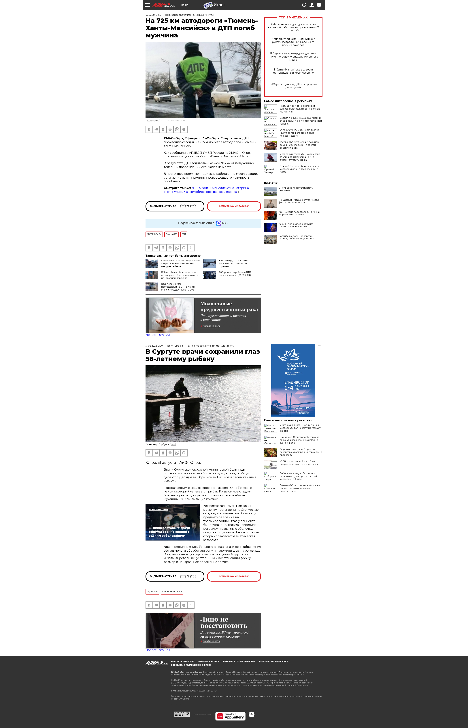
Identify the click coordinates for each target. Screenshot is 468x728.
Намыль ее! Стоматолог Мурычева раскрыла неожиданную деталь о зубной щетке (299, 440)
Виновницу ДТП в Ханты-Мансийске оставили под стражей (233, 263)
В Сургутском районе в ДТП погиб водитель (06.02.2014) (235, 273)
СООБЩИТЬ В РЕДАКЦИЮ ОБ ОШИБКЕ (191, 665)
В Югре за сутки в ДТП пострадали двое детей (293, 86)
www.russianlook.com (172, 120)
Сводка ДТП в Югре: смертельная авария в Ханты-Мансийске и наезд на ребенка (180, 263)
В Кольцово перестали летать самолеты (296, 189)
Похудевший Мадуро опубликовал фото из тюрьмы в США (299, 201)
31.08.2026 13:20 (154, 345)
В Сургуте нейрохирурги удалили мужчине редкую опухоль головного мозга (293, 56)
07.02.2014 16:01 (154, 15)
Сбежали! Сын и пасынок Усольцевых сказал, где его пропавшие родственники (301, 488)
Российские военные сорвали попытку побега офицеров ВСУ (296, 237)
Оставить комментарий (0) (234, 206)
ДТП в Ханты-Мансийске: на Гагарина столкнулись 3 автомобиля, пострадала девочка (206, 190)
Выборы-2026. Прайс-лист (273, 661)
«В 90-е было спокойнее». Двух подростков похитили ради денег (299, 462)
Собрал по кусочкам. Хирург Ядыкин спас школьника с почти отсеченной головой (301, 120)
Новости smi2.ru (158, 335)
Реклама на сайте (208, 661)
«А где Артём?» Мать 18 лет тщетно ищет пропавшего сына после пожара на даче (299, 133)
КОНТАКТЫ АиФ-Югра (182, 661)
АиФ (173, 444)
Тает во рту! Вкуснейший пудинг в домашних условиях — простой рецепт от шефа (299, 145)
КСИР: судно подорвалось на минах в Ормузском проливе (299, 213)
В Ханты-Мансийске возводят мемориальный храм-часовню (293, 71)
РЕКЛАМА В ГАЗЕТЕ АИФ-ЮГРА (239, 661)
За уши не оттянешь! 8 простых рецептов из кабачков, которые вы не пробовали (301, 452)
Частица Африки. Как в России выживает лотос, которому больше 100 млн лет (300, 108)
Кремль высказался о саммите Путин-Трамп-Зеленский (296, 225)
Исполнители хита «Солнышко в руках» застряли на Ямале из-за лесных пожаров (293, 42)
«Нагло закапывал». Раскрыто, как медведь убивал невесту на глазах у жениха (300, 428)
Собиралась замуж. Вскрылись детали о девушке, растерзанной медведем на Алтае (298, 476)
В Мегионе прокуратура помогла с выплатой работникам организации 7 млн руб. (293, 27)
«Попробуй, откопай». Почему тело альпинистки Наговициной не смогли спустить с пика (300, 157)
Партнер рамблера (202, 714)
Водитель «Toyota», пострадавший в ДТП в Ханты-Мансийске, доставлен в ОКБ (178, 286)
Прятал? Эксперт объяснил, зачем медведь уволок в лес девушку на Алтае (299, 169)
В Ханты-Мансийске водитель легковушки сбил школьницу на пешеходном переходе (179, 275)
